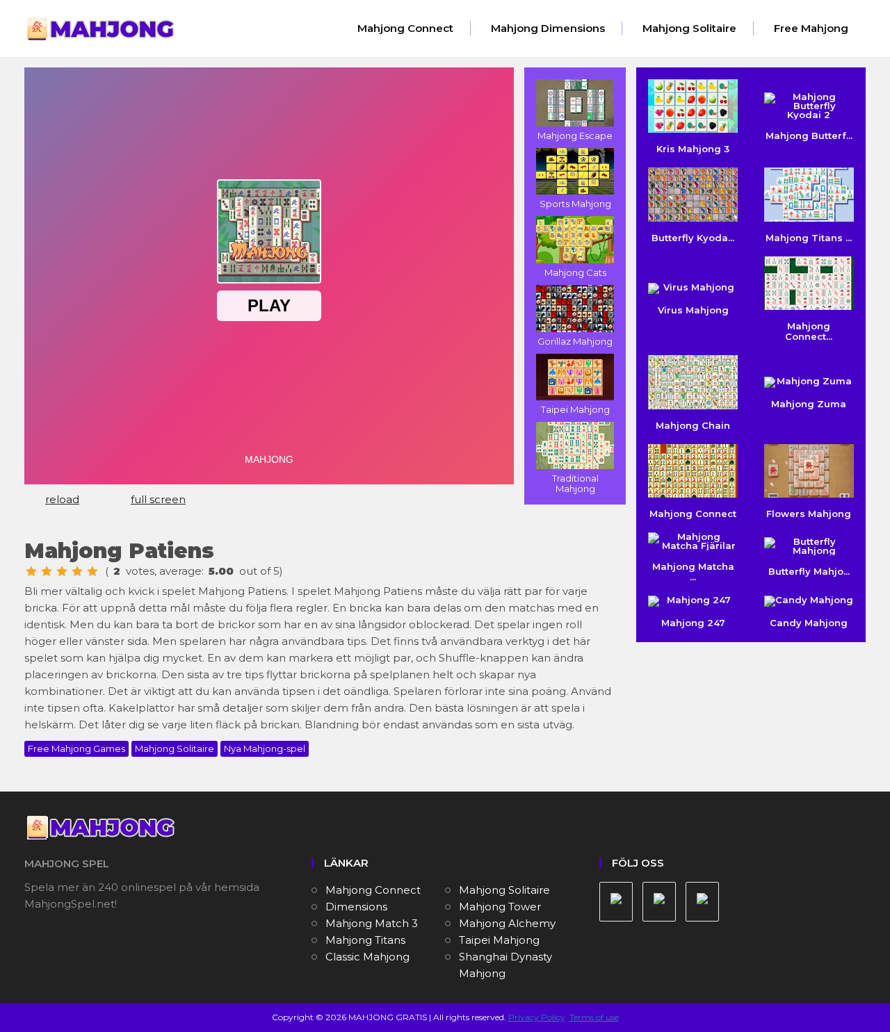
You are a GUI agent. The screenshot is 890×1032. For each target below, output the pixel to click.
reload (62, 499)
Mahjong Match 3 (371, 923)
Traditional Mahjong (575, 483)
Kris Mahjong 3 (692, 148)
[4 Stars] (77, 571)
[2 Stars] (47, 571)
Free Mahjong (811, 28)
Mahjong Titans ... (809, 237)
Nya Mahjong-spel (264, 748)
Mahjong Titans (365, 940)
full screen (158, 499)
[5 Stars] (92, 571)
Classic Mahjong (367, 956)
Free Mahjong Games (76, 748)
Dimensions (356, 906)
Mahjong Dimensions (548, 28)
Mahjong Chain (693, 425)
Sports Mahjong (575, 203)
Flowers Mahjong (808, 513)
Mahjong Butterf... (809, 135)
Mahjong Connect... (808, 331)
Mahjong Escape (575, 135)
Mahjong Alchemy (507, 923)
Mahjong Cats (575, 272)
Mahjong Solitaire (689, 28)
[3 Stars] (62, 571)
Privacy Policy (536, 1017)
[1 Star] (31, 571)
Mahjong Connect (405, 28)
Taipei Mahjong (575, 409)
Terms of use (594, 1017)
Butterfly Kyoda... (693, 237)
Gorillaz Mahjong (575, 341)
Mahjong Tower (500, 906)
